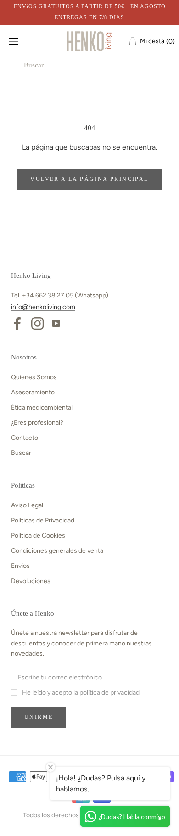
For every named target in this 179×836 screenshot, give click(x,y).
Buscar (21, 453)
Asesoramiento (33, 392)
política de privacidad (109, 692)
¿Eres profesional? (37, 422)
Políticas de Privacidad (42, 520)
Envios (20, 566)
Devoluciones (30, 581)
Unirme (38, 717)
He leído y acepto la (81, 692)
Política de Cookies (38, 535)
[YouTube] (56, 323)
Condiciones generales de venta (57, 551)
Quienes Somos (34, 377)
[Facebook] (17, 323)
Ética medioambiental (42, 407)
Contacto (24, 438)
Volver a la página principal (89, 179)
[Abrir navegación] (13, 41)
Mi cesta (155, 41)
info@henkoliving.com (43, 307)
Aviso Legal (27, 505)
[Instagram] (37, 323)
